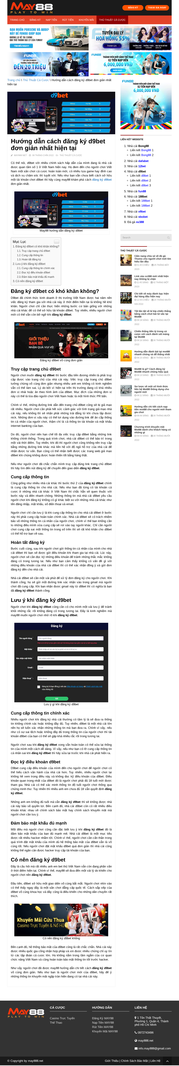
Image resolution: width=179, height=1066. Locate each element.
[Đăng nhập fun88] (131, 64)
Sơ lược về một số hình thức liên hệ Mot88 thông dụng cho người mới (151, 389)
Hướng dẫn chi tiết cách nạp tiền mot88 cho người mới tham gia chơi (152, 409)
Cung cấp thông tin (32, 255)
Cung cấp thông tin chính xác (38, 268)
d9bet (144, 175)
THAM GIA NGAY (157, 7)
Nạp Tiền (51, 19)
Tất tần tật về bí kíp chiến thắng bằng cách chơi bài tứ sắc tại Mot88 (152, 314)
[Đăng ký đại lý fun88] (48, 38)
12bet (142, 166)
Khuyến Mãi (86, 19)
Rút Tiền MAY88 (102, 1027)
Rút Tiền (68, 19)
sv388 (140, 222)
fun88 (142, 191)
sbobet (143, 216)
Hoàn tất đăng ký (31, 259)
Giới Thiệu (112, 1061)
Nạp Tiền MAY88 (103, 1022)
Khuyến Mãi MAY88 (105, 1031)
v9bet (142, 211)
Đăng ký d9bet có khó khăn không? (37, 246)
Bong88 (146, 150)
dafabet (143, 161)
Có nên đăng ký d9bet (29, 281)
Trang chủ (17, 19)
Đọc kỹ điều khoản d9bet (36, 272)
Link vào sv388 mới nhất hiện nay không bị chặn (151, 277)
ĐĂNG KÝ (133, 7)
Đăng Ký (35, 19)
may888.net (35, 1061)
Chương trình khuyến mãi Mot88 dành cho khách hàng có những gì (152, 429)
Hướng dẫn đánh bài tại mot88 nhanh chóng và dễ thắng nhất (152, 353)
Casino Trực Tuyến (62, 1018)
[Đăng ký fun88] (146, 103)
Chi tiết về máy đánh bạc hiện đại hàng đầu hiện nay (151, 295)
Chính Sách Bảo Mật (134, 1061)
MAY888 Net (20, 155)
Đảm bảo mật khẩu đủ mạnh (38, 276)
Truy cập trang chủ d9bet (36, 250)
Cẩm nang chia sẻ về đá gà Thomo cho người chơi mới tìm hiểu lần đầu (152, 259)
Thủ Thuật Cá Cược (112, 19)
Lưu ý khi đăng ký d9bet (30, 263)
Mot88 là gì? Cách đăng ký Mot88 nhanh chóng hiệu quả (151, 370)
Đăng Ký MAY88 (102, 1018)
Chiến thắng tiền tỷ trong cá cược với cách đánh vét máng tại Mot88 (151, 334)
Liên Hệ (155, 1061)
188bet (145, 200)
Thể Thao (56, 1022)
